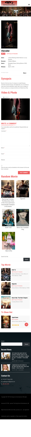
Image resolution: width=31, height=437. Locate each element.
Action (13, 274)
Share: (24, 73)
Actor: (2, 57)
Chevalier (5, 51)
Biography (10, 63)
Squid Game (15, 317)
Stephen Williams (12, 61)
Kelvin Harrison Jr (20, 57)
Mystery (16, 275)
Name (3, 147)
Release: (3, 66)
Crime (22, 274)
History (18, 63)
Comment (3, 131)
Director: (3, 61)
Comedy (14, 302)
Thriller (20, 275)
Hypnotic (14, 284)
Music (9, 65)
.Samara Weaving (12, 57)
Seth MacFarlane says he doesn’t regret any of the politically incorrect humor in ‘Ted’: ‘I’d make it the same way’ (20, 356)
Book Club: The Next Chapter (20, 298)
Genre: (3, 63)
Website (3, 159)
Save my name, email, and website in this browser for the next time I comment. (15, 168)
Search (26, 259)
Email (2, 153)
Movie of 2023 (23, 63)
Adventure (17, 274)
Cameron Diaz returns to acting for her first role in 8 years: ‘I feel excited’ (20, 366)
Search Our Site (4, 256)
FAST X (14, 270)
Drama (14, 63)
